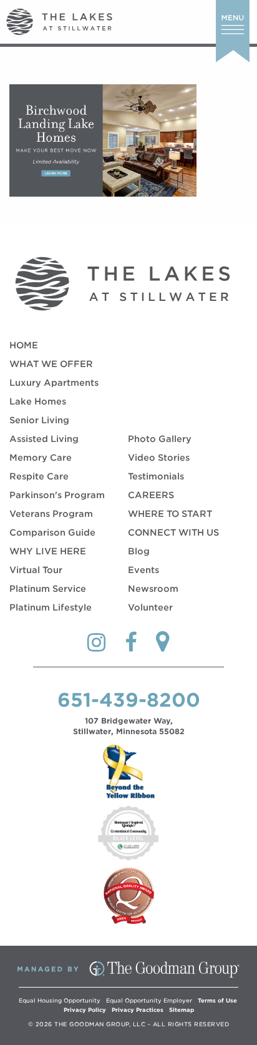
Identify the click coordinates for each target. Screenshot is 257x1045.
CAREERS (151, 495)
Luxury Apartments (54, 383)
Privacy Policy (85, 1009)
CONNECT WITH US (173, 532)
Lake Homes (37, 401)
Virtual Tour (35, 570)
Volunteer (150, 607)
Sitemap (181, 1009)
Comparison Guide (52, 532)
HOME (23, 345)
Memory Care (40, 458)
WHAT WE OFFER (51, 364)
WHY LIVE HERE (47, 551)
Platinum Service (47, 589)
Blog (139, 551)
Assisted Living (44, 439)
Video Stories (159, 458)
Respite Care (39, 476)
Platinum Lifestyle (50, 607)
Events (143, 570)
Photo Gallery (160, 439)
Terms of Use (217, 1000)
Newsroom (153, 589)
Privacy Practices (137, 1009)
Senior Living (39, 420)
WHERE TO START (170, 514)
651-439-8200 (128, 700)
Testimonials (156, 476)
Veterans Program (51, 514)
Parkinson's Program (57, 495)
